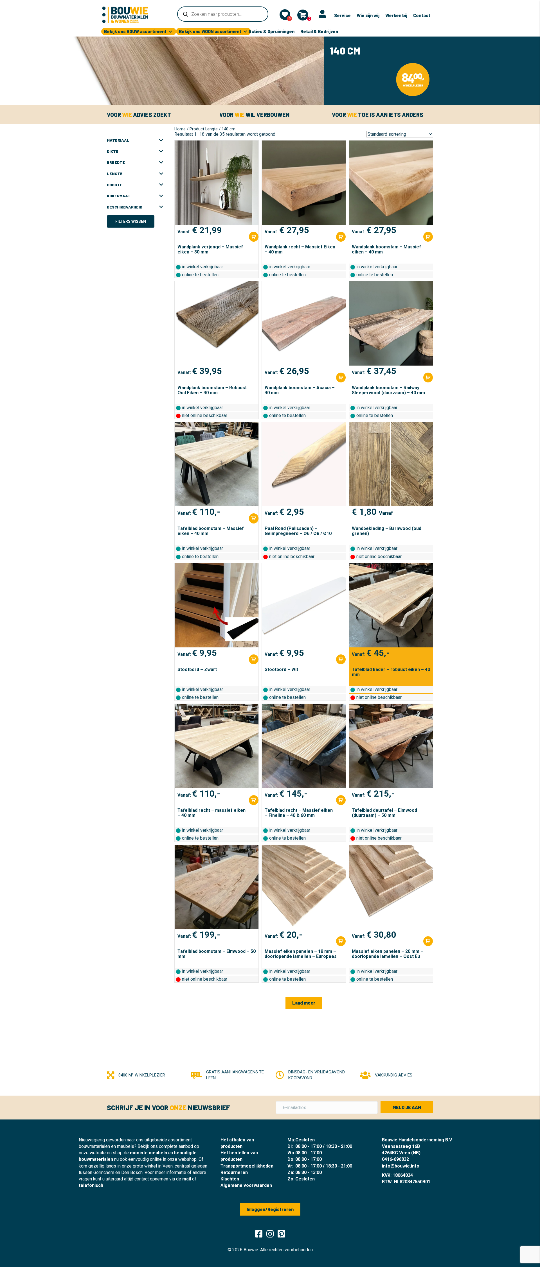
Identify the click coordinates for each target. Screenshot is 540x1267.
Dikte (112, 151)
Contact (421, 15)
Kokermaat (118, 195)
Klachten (229, 1179)
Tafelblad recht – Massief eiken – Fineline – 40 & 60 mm (299, 813)
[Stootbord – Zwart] (216, 605)
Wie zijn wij (368, 15)
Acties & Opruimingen (271, 31)
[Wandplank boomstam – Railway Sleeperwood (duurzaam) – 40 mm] (391, 323)
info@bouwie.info (400, 1166)
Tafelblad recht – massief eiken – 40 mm (211, 813)
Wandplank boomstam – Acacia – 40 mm (300, 390)
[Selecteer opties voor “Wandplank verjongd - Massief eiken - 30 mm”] (253, 237)
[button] (303, 1003)
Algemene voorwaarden (246, 1185)
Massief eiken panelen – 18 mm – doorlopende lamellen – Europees (301, 954)
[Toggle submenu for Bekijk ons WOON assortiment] (245, 31)
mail (186, 1179)
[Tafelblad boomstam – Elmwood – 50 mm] (216, 887)
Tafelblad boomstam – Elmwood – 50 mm (216, 954)
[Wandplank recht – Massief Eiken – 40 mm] (304, 182)
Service (342, 15)
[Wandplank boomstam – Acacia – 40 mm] (304, 323)
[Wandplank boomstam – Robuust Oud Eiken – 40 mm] (216, 323)
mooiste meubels (148, 1152)
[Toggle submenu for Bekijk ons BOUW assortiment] (170, 31)
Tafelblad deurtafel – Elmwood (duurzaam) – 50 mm (384, 813)
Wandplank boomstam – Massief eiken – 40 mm (386, 249)
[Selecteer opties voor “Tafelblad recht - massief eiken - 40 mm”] (253, 800)
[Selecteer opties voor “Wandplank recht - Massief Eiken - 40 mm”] (341, 237)
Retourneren (234, 1172)
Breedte (116, 162)
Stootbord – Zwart (197, 669)
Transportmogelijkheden (246, 1166)
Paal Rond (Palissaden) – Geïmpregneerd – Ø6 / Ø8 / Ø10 (298, 531)
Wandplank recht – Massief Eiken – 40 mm (300, 249)
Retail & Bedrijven (319, 31)
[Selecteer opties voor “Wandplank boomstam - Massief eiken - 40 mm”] (428, 237)
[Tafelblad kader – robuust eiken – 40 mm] (391, 605)
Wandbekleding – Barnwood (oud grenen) (386, 531)
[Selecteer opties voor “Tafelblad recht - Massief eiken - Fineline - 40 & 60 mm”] (341, 800)
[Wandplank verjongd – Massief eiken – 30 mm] (216, 182)
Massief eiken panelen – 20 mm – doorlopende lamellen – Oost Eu (387, 954)
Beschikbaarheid (124, 207)
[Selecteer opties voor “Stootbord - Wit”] (341, 659)
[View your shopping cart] (302, 15)
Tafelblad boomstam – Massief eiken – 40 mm (210, 531)
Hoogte (114, 184)
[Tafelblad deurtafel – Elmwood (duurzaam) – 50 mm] (391, 746)
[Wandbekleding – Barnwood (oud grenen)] (391, 464)
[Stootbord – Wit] (304, 605)
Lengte (115, 173)
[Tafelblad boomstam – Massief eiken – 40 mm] (216, 464)
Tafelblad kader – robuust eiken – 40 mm (391, 672)
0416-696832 (395, 1159)
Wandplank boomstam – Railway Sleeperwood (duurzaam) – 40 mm (388, 390)
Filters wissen (130, 221)
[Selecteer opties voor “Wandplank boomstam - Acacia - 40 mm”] (341, 377)
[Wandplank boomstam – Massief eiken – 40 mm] (391, 182)
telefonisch (91, 1185)
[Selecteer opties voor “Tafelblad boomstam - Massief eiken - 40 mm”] (253, 518)
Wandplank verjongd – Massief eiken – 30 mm (210, 249)
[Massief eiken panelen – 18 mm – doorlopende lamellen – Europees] (304, 887)
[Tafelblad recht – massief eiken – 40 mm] (216, 746)
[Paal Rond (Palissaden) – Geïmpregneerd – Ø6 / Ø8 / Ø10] (304, 464)
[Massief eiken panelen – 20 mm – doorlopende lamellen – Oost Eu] (391, 887)
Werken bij (396, 15)
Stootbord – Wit (281, 669)
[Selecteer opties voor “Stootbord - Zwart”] (253, 659)
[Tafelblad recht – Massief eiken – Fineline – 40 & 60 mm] (304, 746)
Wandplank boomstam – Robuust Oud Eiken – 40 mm (212, 390)
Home (180, 129)
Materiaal (118, 140)
